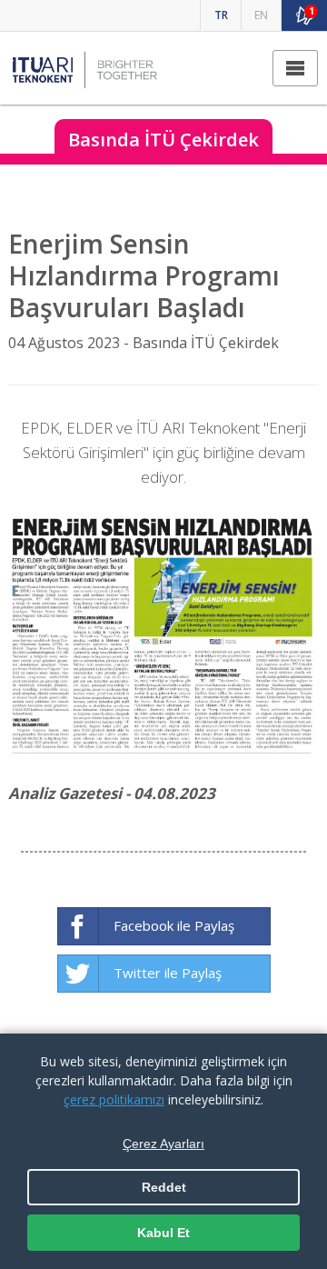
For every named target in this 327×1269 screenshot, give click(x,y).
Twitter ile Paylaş (168, 973)
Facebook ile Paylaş (174, 925)
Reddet (164, 1187)
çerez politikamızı (114, 1099)
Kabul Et (163, 1232)
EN (261, 15)
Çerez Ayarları (163, 1143)
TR (221, 15)
